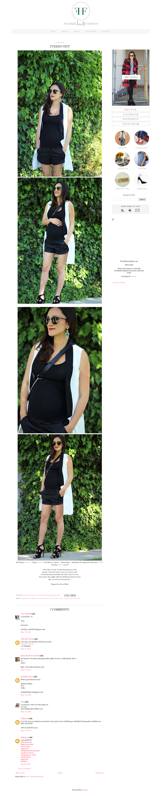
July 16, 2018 (25, 764)
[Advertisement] (127, 240)
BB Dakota (33, 598)
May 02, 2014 (26, 695)
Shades (60, 565)
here (99, 562)
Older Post (99, 773)
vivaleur (134, 276)
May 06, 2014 (26, 731)
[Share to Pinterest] (74, 595)
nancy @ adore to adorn (30, 656)
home (53, 31)
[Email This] (65, 595)
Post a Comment (24, 768)
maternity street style (55, 598)
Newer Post (20, 773)
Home (60, 773)
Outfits (66, 598)
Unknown (24, 718)
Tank (39, 562)
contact (106, 31)
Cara (22, 702)
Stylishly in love (27, 677)
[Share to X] (70, 595)
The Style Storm (27, 639)
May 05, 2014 (26, 712)
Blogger (85, 790)
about (65, 31)
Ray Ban (73, 598)
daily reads (91, 31)
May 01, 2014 (26, 632)
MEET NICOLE (131, 77)
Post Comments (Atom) (34, 777)
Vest (26, 562)
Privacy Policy (119, 282)
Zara (78, 598)
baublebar (25, 598)
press (76, 31)
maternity (42, 598)
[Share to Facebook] (72, 595)
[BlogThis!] (67, 595)
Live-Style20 (26, 614)
